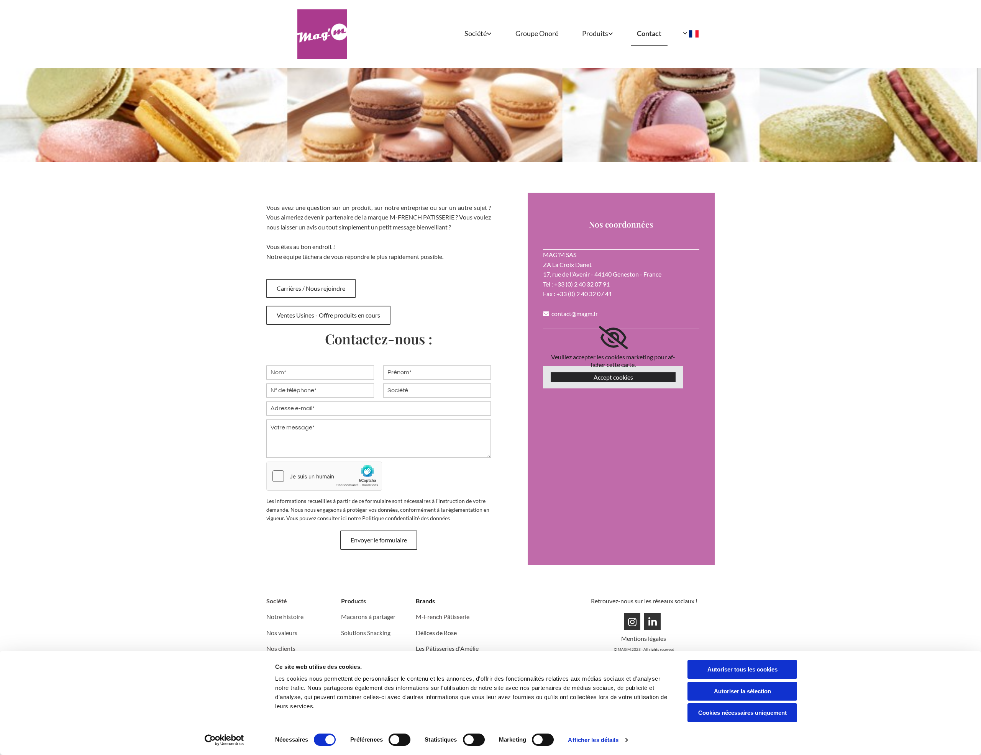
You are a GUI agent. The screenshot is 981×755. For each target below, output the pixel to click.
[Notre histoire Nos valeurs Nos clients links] (490, 34)
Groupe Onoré (536, 33)
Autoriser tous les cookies (742, 669)
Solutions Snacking (365, 632)
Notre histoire (284, 616)
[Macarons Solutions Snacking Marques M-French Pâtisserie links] (611, 34)
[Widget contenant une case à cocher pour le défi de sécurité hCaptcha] (324, 476)
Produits (595, 33)
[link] (472, 34)
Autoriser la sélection (742, 691)
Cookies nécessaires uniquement (742, 712)
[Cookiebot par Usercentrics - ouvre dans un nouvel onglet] (224, 740)
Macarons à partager (368, 616)
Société (475, 33)
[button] (311, 288)
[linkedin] (652, 621)
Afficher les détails (593, 740)
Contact (649, 33)
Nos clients (280, 648)
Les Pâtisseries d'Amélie (447, 648)
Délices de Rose (436, 632)
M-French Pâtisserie (442, 616)
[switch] (399, 740)
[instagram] (632, 621)
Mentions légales (644, 638)
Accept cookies (613, 377)
